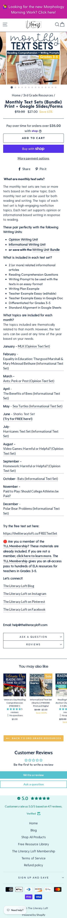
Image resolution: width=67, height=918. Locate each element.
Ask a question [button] (33, 784)
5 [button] (26, 87)
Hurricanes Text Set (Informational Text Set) (30, 433)
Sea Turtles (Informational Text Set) (38, 406)
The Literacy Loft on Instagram (24, 594)
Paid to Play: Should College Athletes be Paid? (31, 493)
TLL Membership (15, 546)
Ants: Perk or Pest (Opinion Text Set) (28, 381)
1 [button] (12, 87)
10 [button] (42, 87)
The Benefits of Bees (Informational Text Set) (31, 396)
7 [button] (32, 87)
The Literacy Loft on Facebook (24, 609)
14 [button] (56, 87)
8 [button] (36, 87)
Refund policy (33, 865)
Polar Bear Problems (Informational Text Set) (31, 511)
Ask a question (33, 636)
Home (16, 95)
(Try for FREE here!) (17, 419)
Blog (34, 830)
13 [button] (52, 87)
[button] (14, 709)
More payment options (33, 158)
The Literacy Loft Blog (18, 586)
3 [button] (19, 87)
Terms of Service (34, 858)
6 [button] (29, 87)
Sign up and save (33, 877)
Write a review (33, 775)
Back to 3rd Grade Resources (36, 738)
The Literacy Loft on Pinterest (24, 602)
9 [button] (39, 87)
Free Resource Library (33, 844)
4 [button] (22, 87)
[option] (33, 58)
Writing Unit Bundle (46, 249)
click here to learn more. (34, 556)
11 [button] (46, 87)
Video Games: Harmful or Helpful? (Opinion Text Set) (33, 451)
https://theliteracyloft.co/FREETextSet (30, 533)
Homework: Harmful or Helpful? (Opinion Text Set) (31, 468)
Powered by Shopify (33, 914)
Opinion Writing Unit (23, 239)
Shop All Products (33, 837)
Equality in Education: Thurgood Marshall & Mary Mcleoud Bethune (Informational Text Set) (33, 363)
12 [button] (49, 87)
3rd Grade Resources (38, 95)
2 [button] (16, 87)
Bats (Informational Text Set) (37, 479)
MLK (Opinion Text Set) (34, 346)
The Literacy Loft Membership (33, 851)
